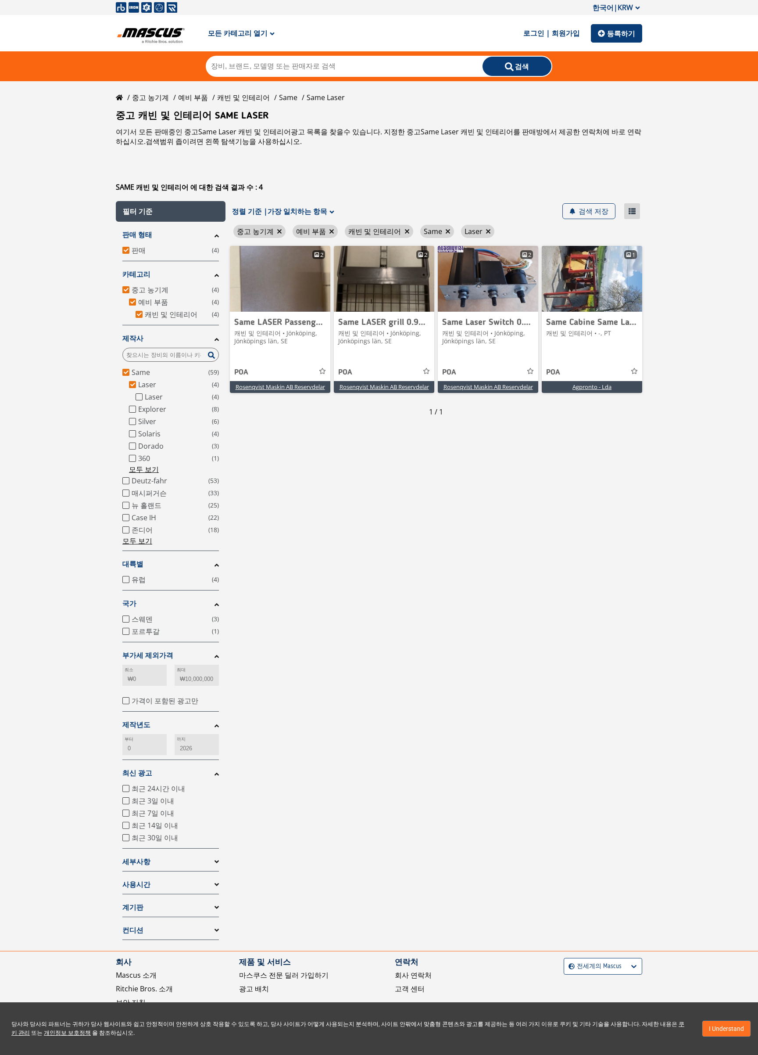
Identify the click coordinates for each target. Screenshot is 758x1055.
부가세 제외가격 (147, 655)
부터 (129, 739)
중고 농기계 (150, 97)
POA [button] (241, 372)
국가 (129, 603)
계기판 (132, 907)
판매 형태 (137, 234)
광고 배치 (254, 989)
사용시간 (136, 884)
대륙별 (132, 564)
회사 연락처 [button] (413, 975)
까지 (181, 739)
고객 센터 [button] (410, 989)
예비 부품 (193, 97)
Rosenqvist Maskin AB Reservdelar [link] (280, 387)
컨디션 (132, 930)
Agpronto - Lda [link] (591, 387)
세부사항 (136, 861)
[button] (170, 211)
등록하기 (621, 33)
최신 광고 (137, 773)
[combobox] (569, 966)
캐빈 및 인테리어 (243, 97)
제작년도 (136, 724)
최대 (181, 669)
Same (288, 97)
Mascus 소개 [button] (136, 975)
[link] (280, 279)
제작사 (132, 338)
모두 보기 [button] (144, 469)
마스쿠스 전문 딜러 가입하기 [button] (284, 975)
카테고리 (136, 274)
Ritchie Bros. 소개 (144, 989)
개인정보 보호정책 (67, 1033)
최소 (129, 669)
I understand (726, 1028)
